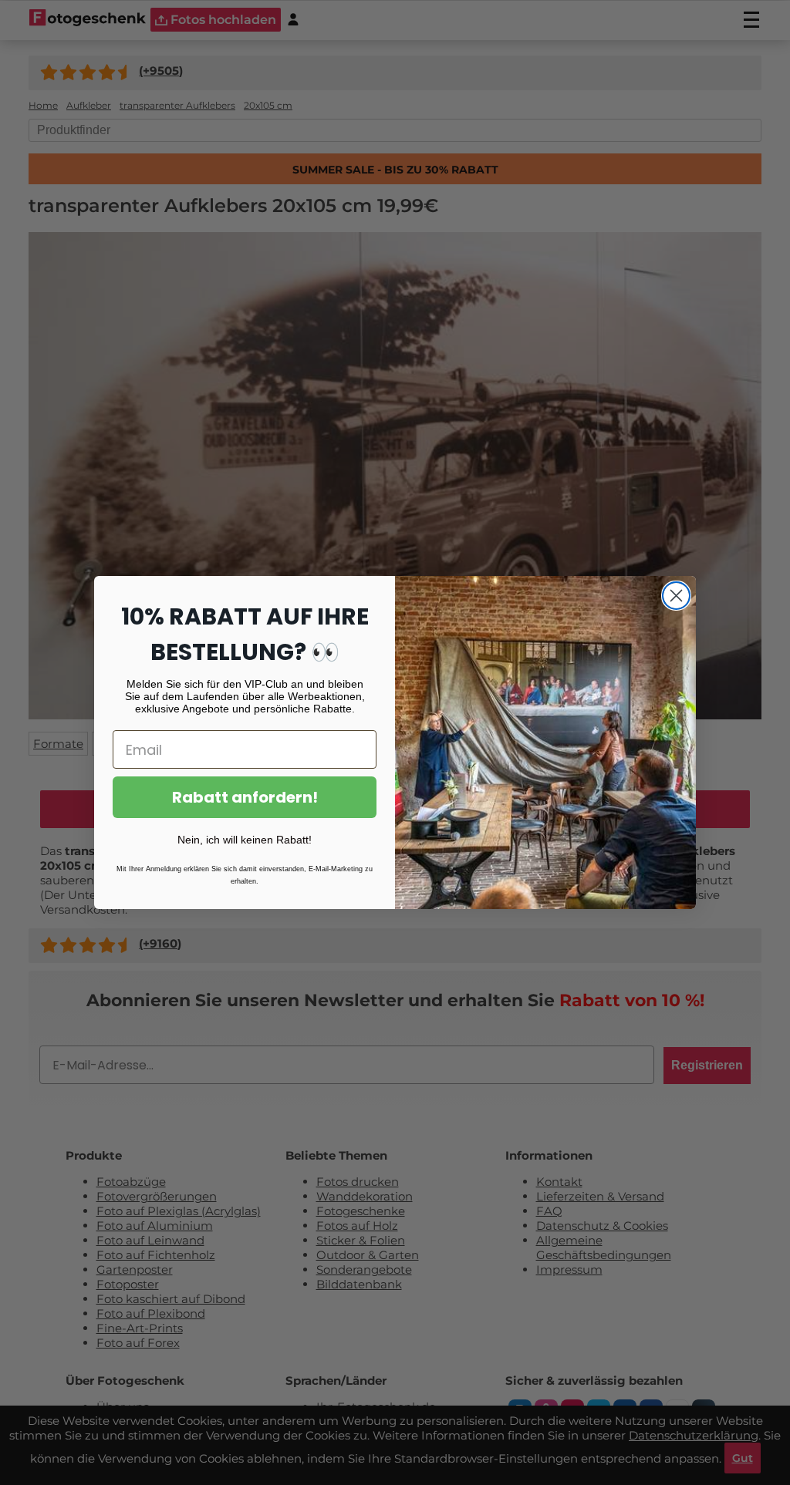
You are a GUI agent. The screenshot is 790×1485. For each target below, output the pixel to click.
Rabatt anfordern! (245, 797)
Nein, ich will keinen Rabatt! (244, 839)
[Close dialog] (676, 595)
